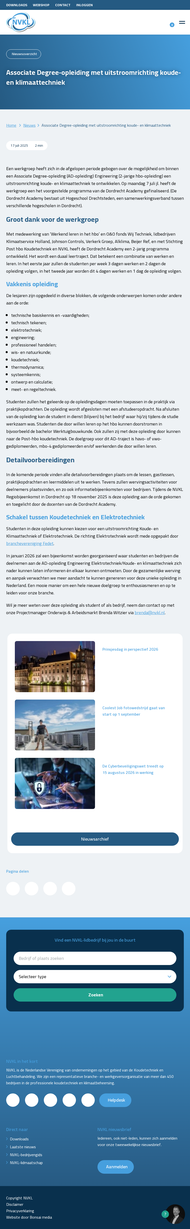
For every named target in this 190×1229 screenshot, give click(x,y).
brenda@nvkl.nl (150, 612)
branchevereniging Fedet (29, 543)
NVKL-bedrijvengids (26, 1154)
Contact (63, 5)
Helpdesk (116, 1100)
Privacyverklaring (20, 1210)
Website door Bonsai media (29, 1217)
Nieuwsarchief (95, 839)
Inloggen (84, 5)
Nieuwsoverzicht (24, 54)
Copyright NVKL (19, 1198)
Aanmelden (117, 1167)
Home (11, 125)
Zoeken (95, 995)
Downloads (16, 5)
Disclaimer (14, 1204)
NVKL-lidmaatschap (26, 1162)
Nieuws (29, 125)
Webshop (41, 5)
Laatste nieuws (23, 1146)
